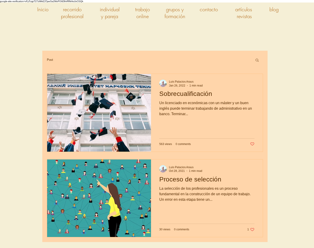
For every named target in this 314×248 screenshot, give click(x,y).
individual (110, 9)
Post (50, 59)
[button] (257, 60)
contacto (209, 9)
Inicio (43, 9)
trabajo (142, 9)
